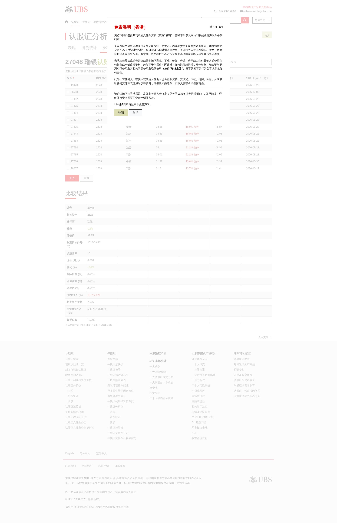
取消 (135, 112)
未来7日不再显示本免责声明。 (134, 104)
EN (221, 26)
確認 (121, 112)
